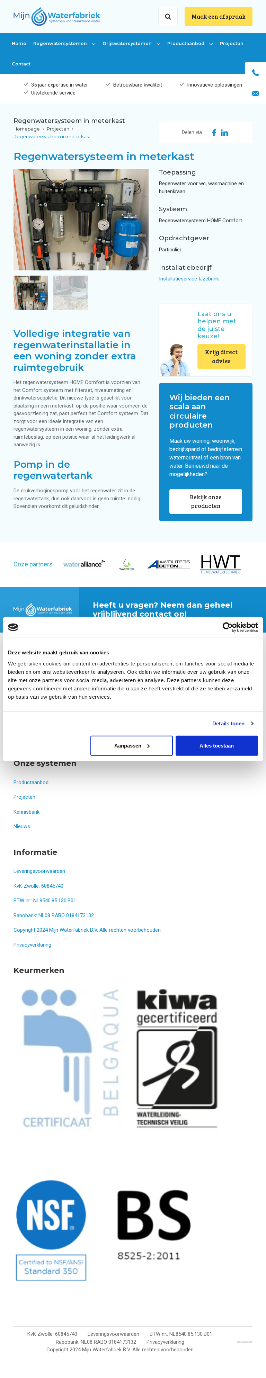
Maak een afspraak (219, 16)
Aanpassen (127, 745)
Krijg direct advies (221, 356)
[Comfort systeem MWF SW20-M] (81, 219)
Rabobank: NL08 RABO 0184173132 (54, 915)
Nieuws (22, 826)
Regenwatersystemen (60, 43)
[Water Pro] (126, 564)
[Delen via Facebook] (214, 133)
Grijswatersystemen (128, 43)
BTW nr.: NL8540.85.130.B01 (45, 900)
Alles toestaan (217, 745)
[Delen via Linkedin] (224, 133)
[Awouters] (168, 564)
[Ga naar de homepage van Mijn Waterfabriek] (57, 16)
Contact (21, 63)
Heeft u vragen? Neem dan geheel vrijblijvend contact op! (162, 609)
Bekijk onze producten (206, 501)
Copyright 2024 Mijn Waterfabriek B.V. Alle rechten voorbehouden (87, 930)
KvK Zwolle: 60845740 (38, 886)
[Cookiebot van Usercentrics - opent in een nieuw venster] (227, 627)
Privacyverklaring (32, 945)
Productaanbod (186, 43)
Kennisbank (26, 812)
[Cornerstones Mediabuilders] (244, 1342)
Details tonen (228, 723)
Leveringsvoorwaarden (39, 871)
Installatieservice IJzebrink (189, 279)
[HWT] (220, 564)
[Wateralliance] (84, 564)
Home (19, 43)
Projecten (231, 43)
